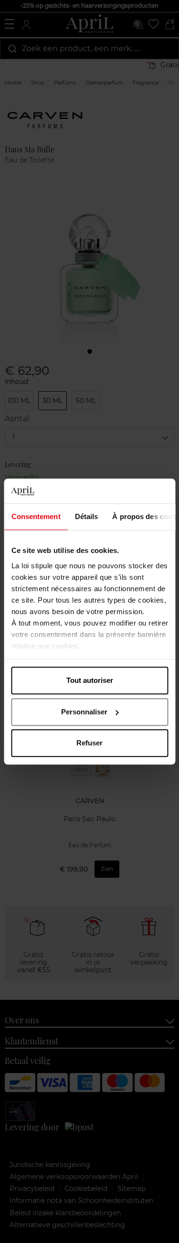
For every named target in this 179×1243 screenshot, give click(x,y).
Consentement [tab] (35, 516)
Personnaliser (84, 712)
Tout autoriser (89, 680)
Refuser (89, 743)
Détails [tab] (86, 516)
